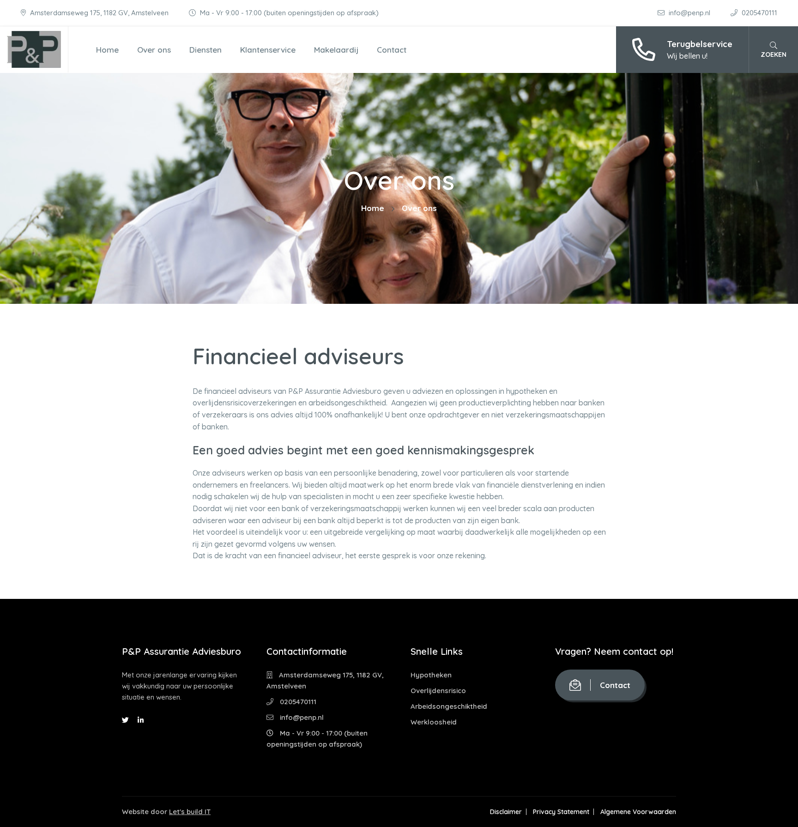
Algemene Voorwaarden (638, 812)
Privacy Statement (561, 812)
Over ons (154, 49)
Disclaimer (506, 812)
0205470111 (758, 12)
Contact (391, 49)
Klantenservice (268, 49)
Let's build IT (190, 811)
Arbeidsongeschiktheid (449, 706)
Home (107, 49)
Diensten (205, 49)
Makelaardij (336, 49)
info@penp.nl (689, 12)
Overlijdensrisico (438, 690)
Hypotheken (431, 674)
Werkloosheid (434, 722)
